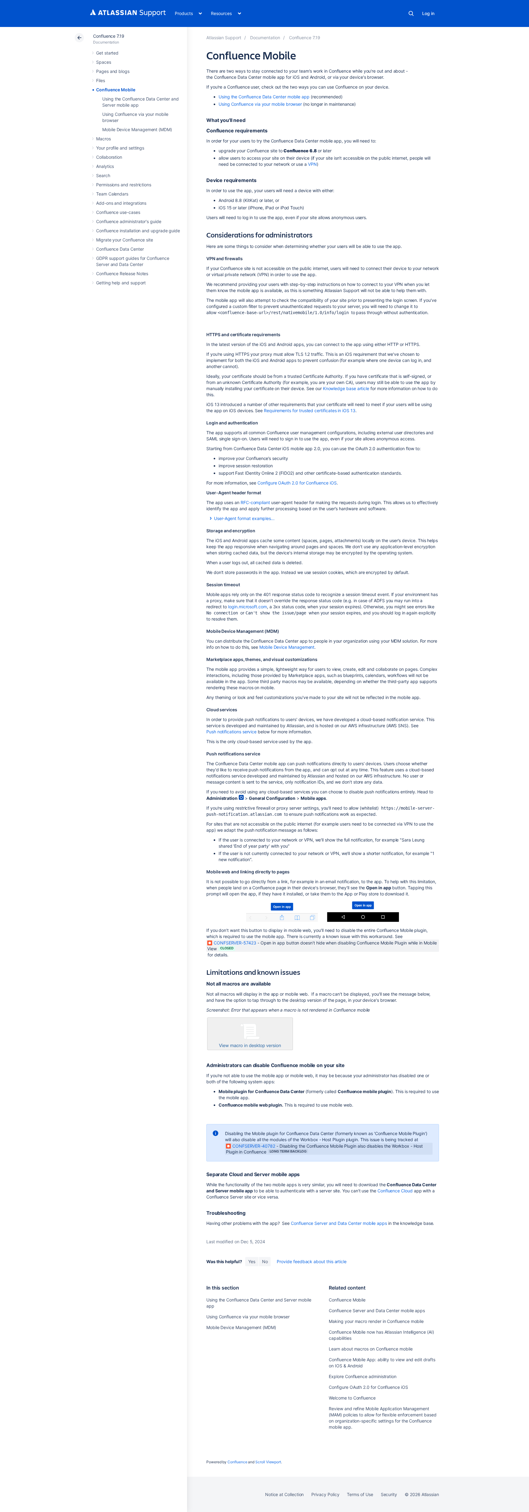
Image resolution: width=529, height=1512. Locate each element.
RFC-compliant (255, 502)
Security (389, 1494)
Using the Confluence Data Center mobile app (264, 96)
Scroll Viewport (268, 1462)
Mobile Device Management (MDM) (137, 129)
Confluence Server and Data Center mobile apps (339, 1223)
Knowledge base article (346, 388)
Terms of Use (360, 1494)
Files (100, 80)
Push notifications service (231, 731)
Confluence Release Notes (122, 273)
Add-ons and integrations (121, 203)
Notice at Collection (284, 1494)
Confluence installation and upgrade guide (138, 230)
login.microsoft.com (247, 606)
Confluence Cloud (395, 1190)
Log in (428, 13)
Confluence (237, 1462)
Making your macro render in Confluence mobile (376, 1321)
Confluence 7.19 (108, 36)
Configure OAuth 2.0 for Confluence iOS (296, 482)
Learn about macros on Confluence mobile (370, 1348)
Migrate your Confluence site (124, 239)
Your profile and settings (120, 147)
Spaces (103, 62)
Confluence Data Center (120, 249)
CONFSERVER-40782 (253, 1146)
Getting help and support (121, 282)
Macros (103, 138)
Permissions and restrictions (123, 184)
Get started (107, 52)
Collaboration (109, 157)
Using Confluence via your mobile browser (260, 104)
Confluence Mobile (115, 89)
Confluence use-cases (118, 212)
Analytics (105, 166)
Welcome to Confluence (352, 1397)
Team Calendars (112, 193)
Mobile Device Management (286, 647)
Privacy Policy (325, 1494)
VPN (312, 164)
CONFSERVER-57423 (235, 942)
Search (411, 13)
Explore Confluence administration (362, 1376)
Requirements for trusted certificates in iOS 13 (309, 410)
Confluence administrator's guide (128, 221)
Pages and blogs (112, 71)
